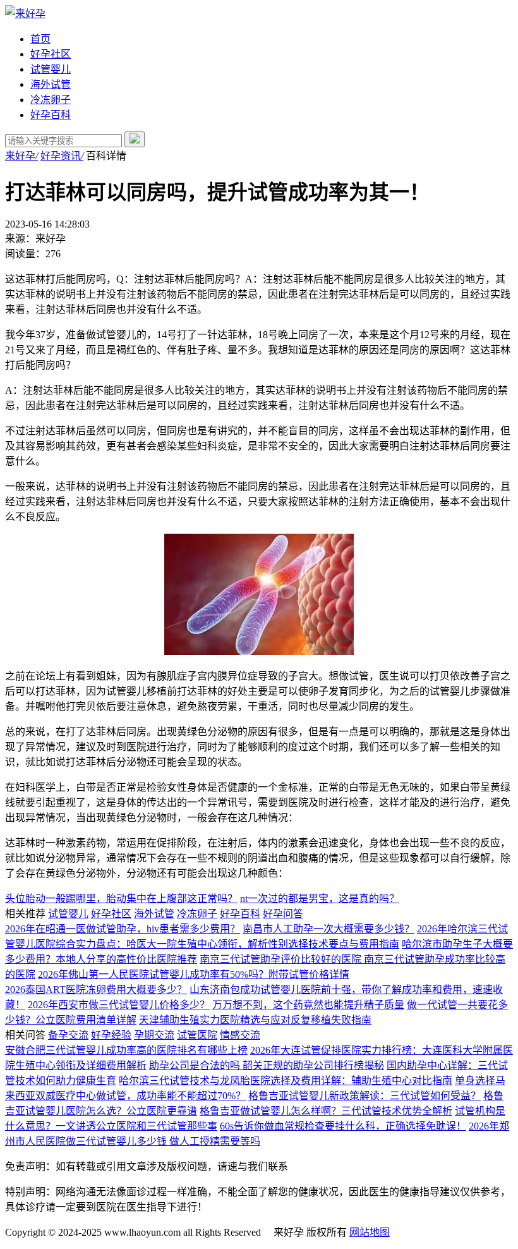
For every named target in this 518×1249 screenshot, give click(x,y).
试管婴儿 (50, 69)
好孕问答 (283, 913)
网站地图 (369, 1232)
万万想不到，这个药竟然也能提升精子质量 (308, 1004)
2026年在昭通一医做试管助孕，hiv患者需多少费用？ (122, 928)
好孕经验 (111, 1035)
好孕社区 (50, 54)
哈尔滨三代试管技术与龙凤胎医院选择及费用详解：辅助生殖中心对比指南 (285, 1080)
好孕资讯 (61, 155)
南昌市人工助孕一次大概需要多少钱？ (328, 928)
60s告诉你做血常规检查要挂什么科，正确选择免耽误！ (343, 1126)
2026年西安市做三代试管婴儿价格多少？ (119, 1004)
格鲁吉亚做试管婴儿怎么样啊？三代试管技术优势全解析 (326, 1111)
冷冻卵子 (50, 99)
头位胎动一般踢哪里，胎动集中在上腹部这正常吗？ (121, 898)
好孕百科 (50, 114)
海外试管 (50, 84)
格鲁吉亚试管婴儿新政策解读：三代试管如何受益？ (364, 1095)
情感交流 (240, 1035)
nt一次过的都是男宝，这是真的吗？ (319, 898)
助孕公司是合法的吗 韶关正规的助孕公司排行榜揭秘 (266, 1065)
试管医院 (197, 1035)
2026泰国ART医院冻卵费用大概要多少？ (96, 989)
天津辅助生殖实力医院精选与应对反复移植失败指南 (255, 1019)
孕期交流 (154, 1035)
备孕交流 (68, 1035)
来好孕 (21, 155)
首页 (40, 39)
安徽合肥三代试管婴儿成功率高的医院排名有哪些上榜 (126, 1050)
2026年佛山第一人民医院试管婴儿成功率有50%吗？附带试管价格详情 (193, 974)
